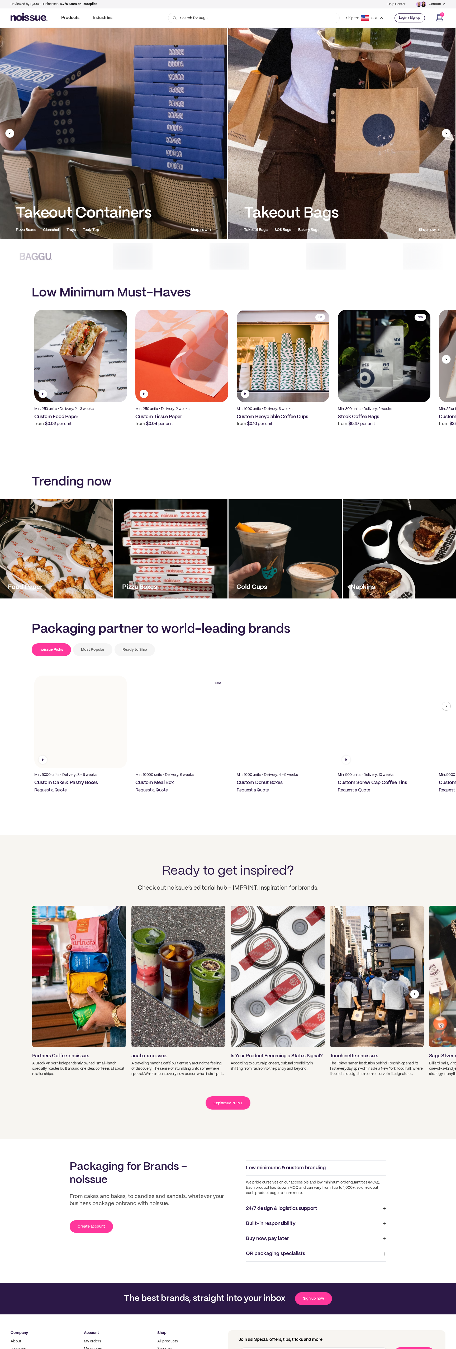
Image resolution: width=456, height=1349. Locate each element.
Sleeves (333, 230)
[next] (446, 133)
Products (70, 18)
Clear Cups (277, 230)
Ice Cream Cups (307, 230)
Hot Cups (252, 230)
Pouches (87, 230)
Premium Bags (61, 230)
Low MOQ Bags (29, 230)
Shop (162, 1333)
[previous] (9, 133)
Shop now (199, 230)
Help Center (396, 4)
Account (91, 1333)
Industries (102, 18)
